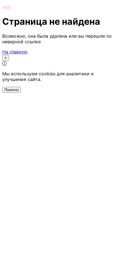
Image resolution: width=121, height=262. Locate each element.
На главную (15, 52)
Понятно (12, 90)
